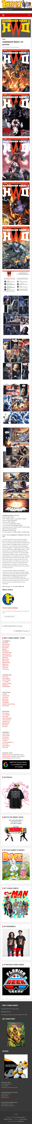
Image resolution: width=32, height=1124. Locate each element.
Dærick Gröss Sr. (6, 654)
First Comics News (14, 47)
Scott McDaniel (6, 686)
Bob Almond (5, 651)
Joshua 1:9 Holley (6, 683)
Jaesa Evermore (6, 720)
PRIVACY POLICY (8, 1119)
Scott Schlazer (6, 745)
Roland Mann (5, 702)
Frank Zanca (5, 737)
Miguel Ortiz (5, 664)
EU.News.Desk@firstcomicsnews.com (9, 1107)
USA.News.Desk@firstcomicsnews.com (9, 1089)
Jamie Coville (5, 695)
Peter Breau (5, 725)
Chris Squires (5, 713)
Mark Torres (5, 699)
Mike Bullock (5, 685)
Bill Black (4, 649)
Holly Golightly (5, 678)
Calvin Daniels (5, 734)
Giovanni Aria (5, 739)
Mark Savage (5, 661)
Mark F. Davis (5, 659)
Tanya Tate (5, 667)
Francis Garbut (6, 735)
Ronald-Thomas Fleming (8, 704)
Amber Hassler (6, 644)
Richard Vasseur (6, 756)
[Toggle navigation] (3, 15)
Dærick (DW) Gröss (7, 656)
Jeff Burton (5, 697)
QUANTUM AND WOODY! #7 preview (13, 626)
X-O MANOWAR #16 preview (21, 631)
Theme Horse (23, 1119)
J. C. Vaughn (5, 681)
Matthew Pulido (6, 662)
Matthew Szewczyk (7, 754)
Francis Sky (5, 716)
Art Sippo (4, 694)
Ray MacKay (5, 700)
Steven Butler (5, 705)
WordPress (21, 1121)
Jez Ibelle (4, 740)
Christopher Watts (7, 652)
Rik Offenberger (6, 758)
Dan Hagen (5, 657)
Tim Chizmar (5, 669)
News (3, 39)
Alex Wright (5, 642)
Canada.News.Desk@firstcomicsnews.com (10, 1099)
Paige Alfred (5, 666)
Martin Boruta (5, 723)
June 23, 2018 (5, 47)
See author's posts (9, 616)
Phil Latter (4, 726)
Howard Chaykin (6, 680)
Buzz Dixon (5, 676)
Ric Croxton (5, 744)
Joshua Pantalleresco (7, 742)
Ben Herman (5, 647)
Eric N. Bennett (6, 715)
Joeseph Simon (6, 721)
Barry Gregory (5, 646)
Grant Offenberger (7, 718)
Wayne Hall (5, 747)
